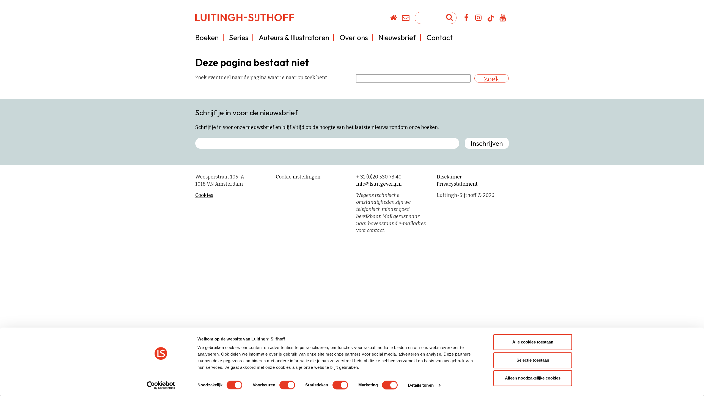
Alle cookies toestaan (532, 342)
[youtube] (503, 19)
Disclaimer (449, 177)
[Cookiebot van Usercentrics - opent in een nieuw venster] (161, 385)
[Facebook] (466, 19)
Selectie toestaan (532, 360)
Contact (440, 37)
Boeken (207, 37)
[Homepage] (394, 19)
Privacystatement (457, 184)
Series (238, 37)
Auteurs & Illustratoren (294, 37)
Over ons (354, 37)
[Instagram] (478, 19)
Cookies (204, 195)
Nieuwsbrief (397, 37)
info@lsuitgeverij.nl (379, 184)
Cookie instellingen (298, 177)
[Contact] (406, 19)
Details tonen (420, 385)
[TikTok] (491, 21)
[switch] (287, 385)
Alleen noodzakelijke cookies (532, 378)
